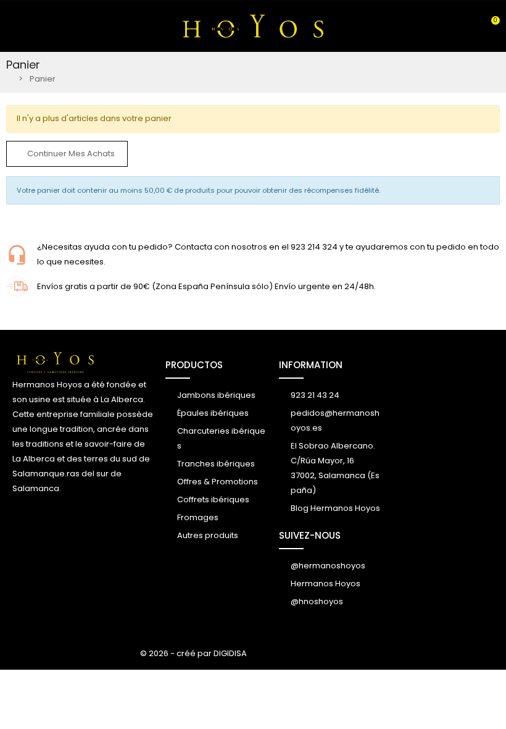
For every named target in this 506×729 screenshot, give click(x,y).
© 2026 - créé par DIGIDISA (193, 653)
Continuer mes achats (70, 153)
